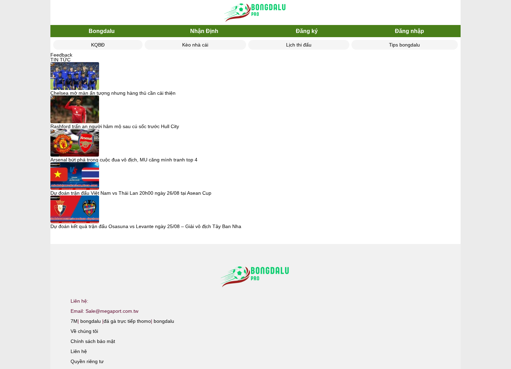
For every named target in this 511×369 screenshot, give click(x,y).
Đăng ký (307, 31)
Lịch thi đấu (298, 45)
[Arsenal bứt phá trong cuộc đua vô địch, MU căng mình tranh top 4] (74, 143)
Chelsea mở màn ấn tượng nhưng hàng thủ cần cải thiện (113, 93)
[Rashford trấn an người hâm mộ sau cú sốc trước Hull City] (74, 109)
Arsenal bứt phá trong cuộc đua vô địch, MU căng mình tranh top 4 (123, 159)
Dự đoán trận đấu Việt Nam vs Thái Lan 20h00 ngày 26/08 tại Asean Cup (130, 193)
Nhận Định (204, 31)
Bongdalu (102, 31)
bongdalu (90, 321)
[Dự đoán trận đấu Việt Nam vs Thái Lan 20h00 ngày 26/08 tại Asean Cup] (74, 176)
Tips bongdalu (404, 45)
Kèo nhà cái (195, 45)
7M (74, 321)
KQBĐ (98, 45)
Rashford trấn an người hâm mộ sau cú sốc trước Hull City (114, 126)
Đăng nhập (409, 31)
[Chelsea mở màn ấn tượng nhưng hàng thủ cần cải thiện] (74, 76)
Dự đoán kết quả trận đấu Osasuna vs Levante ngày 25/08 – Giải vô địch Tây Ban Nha (145, 226)
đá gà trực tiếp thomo (127, 321)
